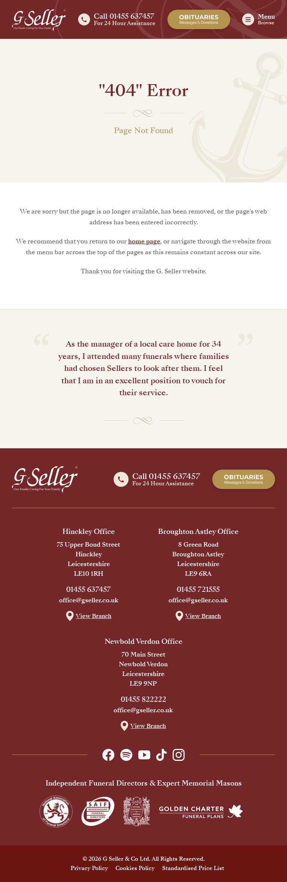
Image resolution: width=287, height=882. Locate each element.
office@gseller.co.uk (88, 600)
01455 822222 (143, 699)
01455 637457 (88, 589)
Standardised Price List (193, 868)
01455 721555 (198, 589)
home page (144, 241)
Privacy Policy (89, 868)
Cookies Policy (135, 868)
